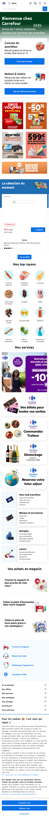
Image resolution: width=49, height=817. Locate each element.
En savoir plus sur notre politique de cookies (20, 775)
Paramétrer (24, 814)
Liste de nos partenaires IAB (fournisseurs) (19, 794)
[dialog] (24, 765)
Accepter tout (24, 803)
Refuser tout (24, 808)
